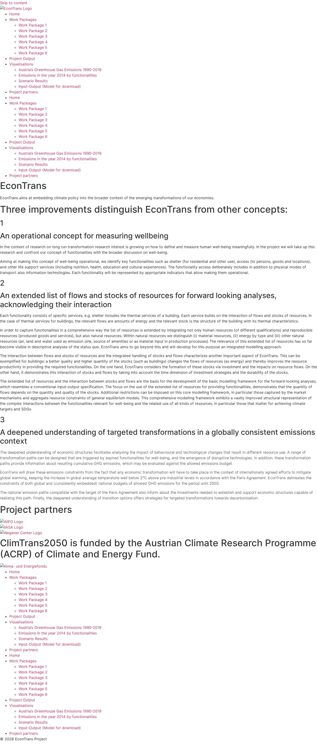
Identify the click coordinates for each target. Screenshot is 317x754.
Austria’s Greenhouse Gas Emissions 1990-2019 (60, 69)
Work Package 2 (33, 30)
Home (14, 14)
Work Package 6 (33, 53)
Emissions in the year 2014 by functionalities (58, 75)
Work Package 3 (33, 36)
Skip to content (13, 2)
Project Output (22, 58)
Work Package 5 (33, 47)
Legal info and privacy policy (25, 747)
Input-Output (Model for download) (50, 86)
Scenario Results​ (33, 80)
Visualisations (21, 64)
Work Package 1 (33, 25)
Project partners (23, 92)
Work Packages (22, 19)
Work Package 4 (33, 41)
